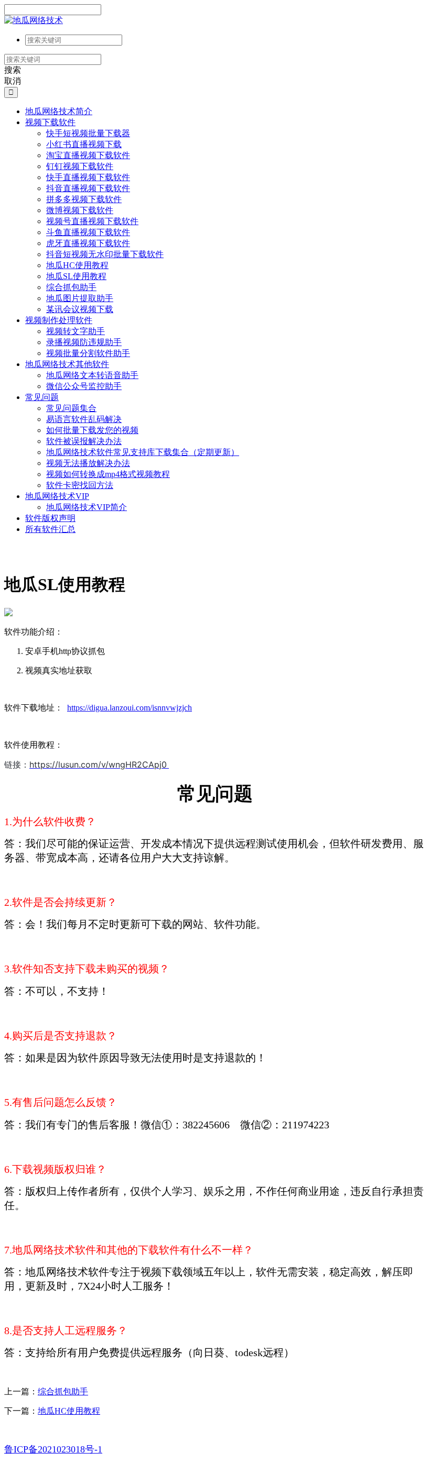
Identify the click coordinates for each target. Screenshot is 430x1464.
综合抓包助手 (63, 1391)
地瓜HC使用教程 (69, 1410)
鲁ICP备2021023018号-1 (53, 1449)
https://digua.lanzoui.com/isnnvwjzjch (129, 707)
